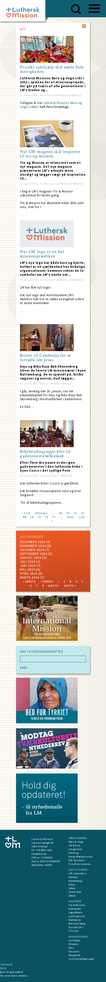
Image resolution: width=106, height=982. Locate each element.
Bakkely (73, 877)
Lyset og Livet (77, 916)
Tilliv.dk (73, 931)
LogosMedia (76, 912)
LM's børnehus (77, 873)
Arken (72, 884)
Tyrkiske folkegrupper (81, 959)
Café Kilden (75, 892)
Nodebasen (75, 919)
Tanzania (74, 951)
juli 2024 (27, 561)
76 (46, 517)
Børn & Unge (76, 841)
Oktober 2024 (32, 549)
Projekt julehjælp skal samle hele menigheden (52, 69)
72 (82, 513)
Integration (75, 849)
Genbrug (74, 853)
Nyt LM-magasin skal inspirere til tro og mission (50, 153)
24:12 (3, 968)
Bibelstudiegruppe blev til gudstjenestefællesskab (45, 453)
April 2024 (28, 573)
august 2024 (30, 557)
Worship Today (77, 923)
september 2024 (33, 553)
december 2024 (32, 542)
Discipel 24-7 (76, 927)
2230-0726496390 (50, 861)
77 (53, 517)
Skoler (72, 895)
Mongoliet (75, 955)
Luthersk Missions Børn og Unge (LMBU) (51, 105)
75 (39, 517)
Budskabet (75, 908)
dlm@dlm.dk (39, 854)
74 (31, 517)
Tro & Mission (77, 905)
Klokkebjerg (75, 880)
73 (24, 517)
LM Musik (74, 845)
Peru (71, 947)
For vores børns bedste (13, 975)
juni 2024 (27, 565)
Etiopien (73, 944)
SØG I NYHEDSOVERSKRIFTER (41, 652)
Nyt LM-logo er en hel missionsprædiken (42, 254)
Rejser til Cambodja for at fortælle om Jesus (45, 357)
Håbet (72, 888)
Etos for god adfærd (11, 972)
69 (60, 513)
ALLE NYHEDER (31, 536)
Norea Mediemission (81, 856)
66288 (48, 865)
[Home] (24, 12)
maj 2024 (27, 569)
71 (75, 513)
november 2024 (33, 545)
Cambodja (74, 940)
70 (68, 513)
